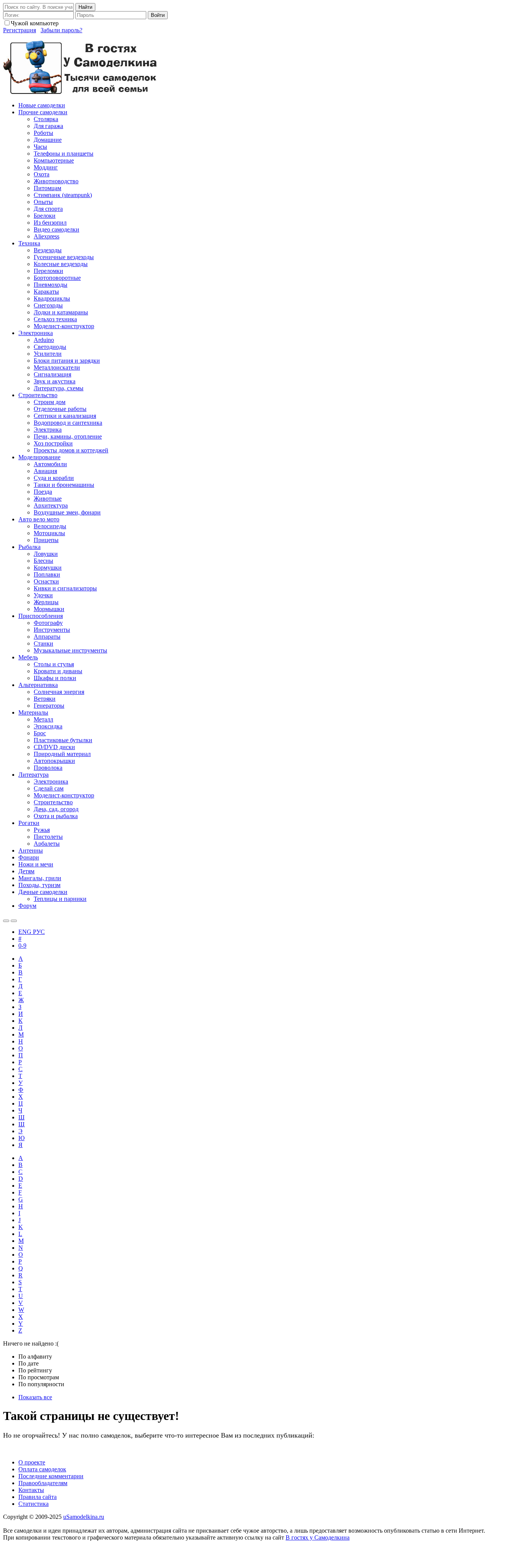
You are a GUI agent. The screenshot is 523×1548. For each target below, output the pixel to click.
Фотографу (48, 623)
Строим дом (49, 402)
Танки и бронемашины (64, 484)
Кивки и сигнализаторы (65, 588)
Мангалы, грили (39, 878)
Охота (41, 174)
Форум (27, 905)
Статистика (33, 1503)
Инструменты (52, 629)
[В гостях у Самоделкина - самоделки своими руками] (80, 92)
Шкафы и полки (55, 678)
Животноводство (56, 181)
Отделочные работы (60, 409)
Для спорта (48, 208)
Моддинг (46, 167)
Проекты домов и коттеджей (71, 450)
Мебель (28, 657)
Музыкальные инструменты (70, 650)
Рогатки (28, 823)
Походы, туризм (39, 885)
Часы (40, 146)
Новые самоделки (41, 105)
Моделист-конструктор (64, 326)
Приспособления (40, 616)
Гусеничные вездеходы (64, 257)
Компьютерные (54, 160)
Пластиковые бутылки (63, 740)
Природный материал (62, 754)
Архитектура (51, 505)
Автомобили (50, 464)
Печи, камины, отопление (68, 436)
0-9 (22, 945)
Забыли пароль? (61, 30)
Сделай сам (49, 788)
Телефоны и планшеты (63, 153)
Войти (158, 15)
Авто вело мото (38, 519)
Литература (33, 774)
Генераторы (49, 705)
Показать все (35, 1397)
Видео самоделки (56, 229)
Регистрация (19, 30)
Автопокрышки (54, 761)
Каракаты (46, 291)
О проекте (31, 1462)
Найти (85, 7)
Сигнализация (52, 374)
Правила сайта (37, 1497)
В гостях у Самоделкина (318, 1537)
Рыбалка (29, 547)
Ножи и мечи (35, 864)
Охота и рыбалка (56, 816)
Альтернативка (38, 685)
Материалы (33, 712)
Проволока (48, 767)
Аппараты (47, 636)
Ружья (42, 830)
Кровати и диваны (58, 671)
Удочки (43, 595)
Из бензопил (50, 222)
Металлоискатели (57, 367)
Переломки (48, 271)
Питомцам (47, 188)
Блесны (43, 560)
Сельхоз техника (55, 319)
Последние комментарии (50, 1476)
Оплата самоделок (42, 1469)
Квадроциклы (52, 298)
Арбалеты (47, 843)
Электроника (35, 333)
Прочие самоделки (42, 112)
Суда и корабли (54, 478)
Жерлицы (46, 602)
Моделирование (39, 457)
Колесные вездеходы (61, 264)
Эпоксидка (48, 726)
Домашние (48, 139)
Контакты (31, 1490)
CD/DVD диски (54, 747)
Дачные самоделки (42, 892)
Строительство (37, 395)
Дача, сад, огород (56, 809)
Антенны (30, 850)
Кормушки (48, 567)
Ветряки (45, 698)
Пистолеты (48, 836)
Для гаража (48, 126)
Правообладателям (42, 1483)
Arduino (44, 340)
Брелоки (45, 215)
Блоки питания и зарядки (67, 360)
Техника (29, 243)
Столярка (46, 119)
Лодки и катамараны (61, 312)
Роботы (43, 133)
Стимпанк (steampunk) (63, 195)
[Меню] (14, 921)
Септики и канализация (65, 415)
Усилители (48, 353)
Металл (43, 719)
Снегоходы (48, 305)
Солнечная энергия (59, 692)
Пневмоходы (50, 284)
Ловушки (46, 554)
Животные (48, 498)
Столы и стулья (54, 664)
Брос (40, 733)
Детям (26, 871)
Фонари (28, 857)
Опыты (43, 202)
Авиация (45, 471)
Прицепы (46, 540)
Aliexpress (46, 236)
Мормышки (49, 609)
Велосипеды (50, 526)
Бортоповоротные (57, 277)
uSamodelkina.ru (83, 1516)
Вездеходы (48, 250)
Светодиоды (50, 346)
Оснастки (46, 581)
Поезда (43, 491)
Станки (43, 643)
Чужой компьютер (35, 23)
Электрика (48, 429)
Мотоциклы (49, 533)
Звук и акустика (54, 381)
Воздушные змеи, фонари (67, 512)
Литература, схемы (58, 388)
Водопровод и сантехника (68, 422)
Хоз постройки (53, 443)
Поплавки (47, 574)
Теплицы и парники (60, 899)
